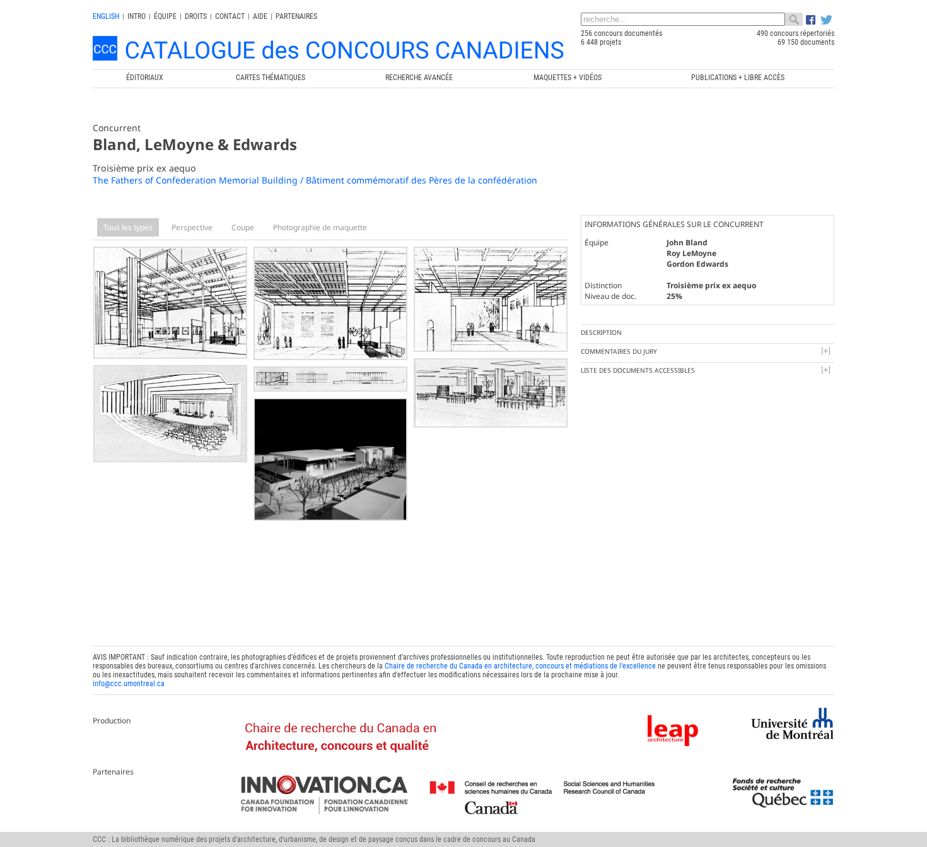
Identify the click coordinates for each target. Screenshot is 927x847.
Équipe (165, 16)
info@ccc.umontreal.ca (129, 683)
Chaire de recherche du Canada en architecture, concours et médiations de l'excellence (520, 666)
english (106, 16)
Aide (260, 16)
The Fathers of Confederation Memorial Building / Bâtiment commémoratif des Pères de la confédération (315, 180)
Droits (196, 16)
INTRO (136, 16)
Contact (230, 16)
